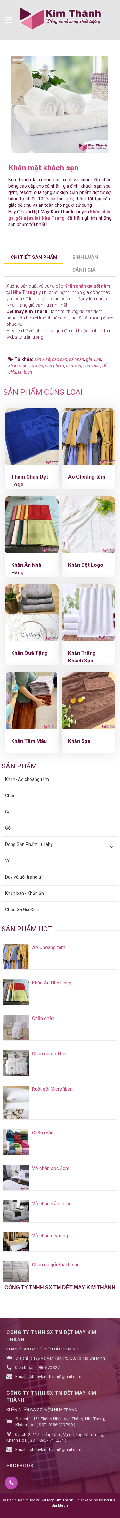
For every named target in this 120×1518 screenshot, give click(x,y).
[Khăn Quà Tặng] (32, 612)
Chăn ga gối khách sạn (56, 1264)
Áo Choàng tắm (86, 477)
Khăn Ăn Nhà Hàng (51, 983)
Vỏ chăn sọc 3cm (50, 1168)
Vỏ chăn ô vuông (50, 1235)
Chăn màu (42, 1133)
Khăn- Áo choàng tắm (27, 779)
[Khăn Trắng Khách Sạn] (89, 612)
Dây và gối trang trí (24, 876)
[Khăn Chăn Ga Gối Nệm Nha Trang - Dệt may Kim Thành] (60, 19)
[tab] (34, 258)
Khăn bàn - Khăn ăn (24, 893)
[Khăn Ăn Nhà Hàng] (32, 524)
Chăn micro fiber (49, 1054)
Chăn (10, 795)
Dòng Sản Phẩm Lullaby (29, 844)
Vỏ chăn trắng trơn (52, 1204)
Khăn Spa (79, 741)
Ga (8, 811)
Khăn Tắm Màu (29, 741)
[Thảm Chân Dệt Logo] (32, 436)
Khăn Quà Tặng (29, 653)
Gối (8, 828)
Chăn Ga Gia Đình (22, 909)
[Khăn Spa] (88, 700)
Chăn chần (43, 1018)
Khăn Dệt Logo (85, 565)
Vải (8, 860)
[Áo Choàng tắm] (89, 436)
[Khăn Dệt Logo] (89, 524)
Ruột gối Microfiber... (53, 1089)
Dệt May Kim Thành (57, 1500)
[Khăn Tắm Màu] (31, 700)
